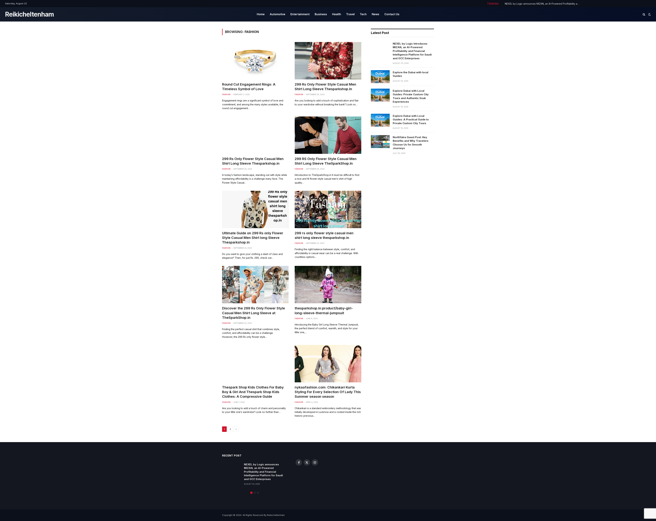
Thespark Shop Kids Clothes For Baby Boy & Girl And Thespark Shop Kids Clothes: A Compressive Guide (253, 392)
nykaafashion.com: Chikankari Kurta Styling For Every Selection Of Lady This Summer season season (328, 392)
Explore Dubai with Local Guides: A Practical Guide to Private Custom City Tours (411, 119)
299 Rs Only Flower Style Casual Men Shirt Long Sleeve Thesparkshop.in (253, 161)
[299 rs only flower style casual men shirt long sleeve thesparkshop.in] (328, 209)
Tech (363, 14)
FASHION (226, 94)
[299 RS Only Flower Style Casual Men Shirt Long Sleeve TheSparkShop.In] (328, 135)
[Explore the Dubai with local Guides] (380, 76)
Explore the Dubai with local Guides (410, 74)
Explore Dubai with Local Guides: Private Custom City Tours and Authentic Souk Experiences (411, 96)
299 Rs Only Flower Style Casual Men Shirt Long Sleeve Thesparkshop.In (325, 86)
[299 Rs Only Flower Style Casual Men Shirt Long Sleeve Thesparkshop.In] (328, 60)
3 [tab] (257, 493)
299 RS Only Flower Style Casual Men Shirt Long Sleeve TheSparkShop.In (326, 161)
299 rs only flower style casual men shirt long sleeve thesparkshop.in (324, 235)
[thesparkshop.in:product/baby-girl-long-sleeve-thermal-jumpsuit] (328, 284)
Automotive (277, 14)
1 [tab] (251, 493)
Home (261, 14)
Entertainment (300, 14)
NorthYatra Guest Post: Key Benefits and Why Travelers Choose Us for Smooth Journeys (410, 143)
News (375, 14)
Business (321, 14)
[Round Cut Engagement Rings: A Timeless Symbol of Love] (255, 60)
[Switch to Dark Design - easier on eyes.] (649, 14)
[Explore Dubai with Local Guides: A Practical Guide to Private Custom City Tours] (380, 120)
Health (336, 14)
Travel (350, 14)
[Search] (644, 14)
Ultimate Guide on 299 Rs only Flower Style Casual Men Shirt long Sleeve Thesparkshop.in (252, 237)
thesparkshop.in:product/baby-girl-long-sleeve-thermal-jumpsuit (324, 310)
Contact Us (391, 14)
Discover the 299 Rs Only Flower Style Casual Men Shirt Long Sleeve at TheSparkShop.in (253, 312)
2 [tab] (254, 493)
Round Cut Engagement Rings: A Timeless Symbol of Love (248, 86)
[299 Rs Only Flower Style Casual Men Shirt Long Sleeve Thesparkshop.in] (255, 135)
